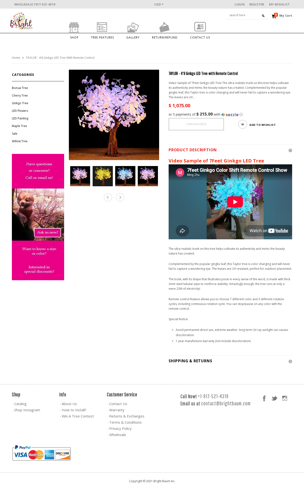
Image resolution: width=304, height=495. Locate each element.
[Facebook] (264, 398)
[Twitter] (274, 398)
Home (16, 58)
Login (240, 4)
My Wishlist (279, 4)
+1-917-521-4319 (213, 396)
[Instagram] (284, 398)
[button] (230, 114)
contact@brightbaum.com (226, 403)
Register (256, 4)
